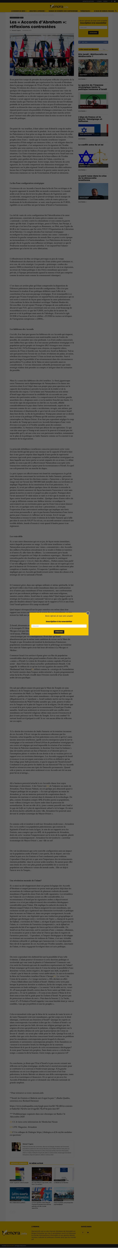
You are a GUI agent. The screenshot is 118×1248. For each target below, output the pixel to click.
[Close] (88, 613)
